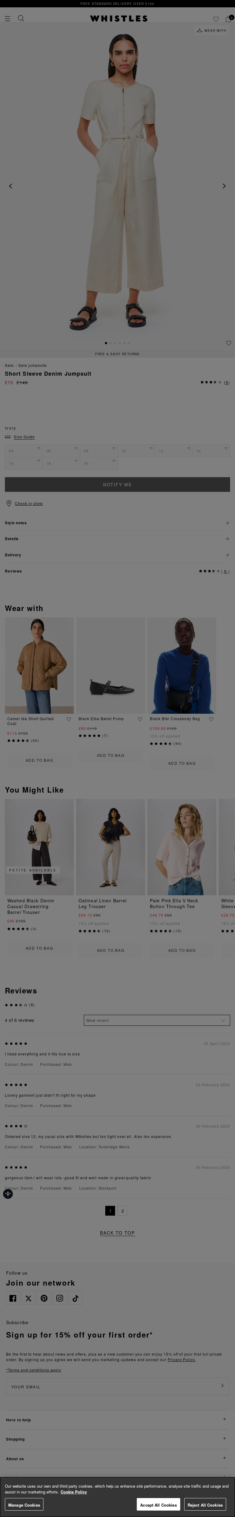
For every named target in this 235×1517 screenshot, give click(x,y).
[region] (117, 1497)
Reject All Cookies (205, 1505)
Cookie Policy (74, 1492)
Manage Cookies (24, 1505)
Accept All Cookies (158, 1505)
